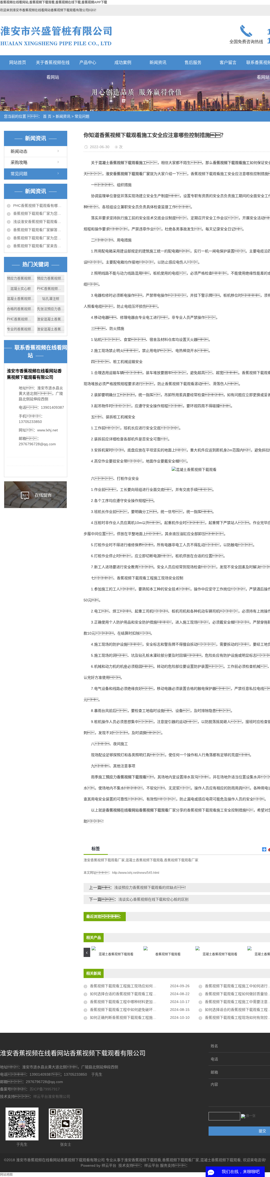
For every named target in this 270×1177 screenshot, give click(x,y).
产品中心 (87, 62)
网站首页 (17, 62)
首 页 (47, 116)
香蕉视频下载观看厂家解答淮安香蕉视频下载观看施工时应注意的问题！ (38, 230)
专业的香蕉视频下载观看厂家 (20, 329)
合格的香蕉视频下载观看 (20, 309)
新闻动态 (19, 151)
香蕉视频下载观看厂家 (181, 860)
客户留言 (228, 62)
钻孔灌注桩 (50, 299)
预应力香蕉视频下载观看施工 (50, 278)
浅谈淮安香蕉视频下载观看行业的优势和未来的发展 (38, 222)
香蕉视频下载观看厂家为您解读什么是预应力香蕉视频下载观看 (38, 238)
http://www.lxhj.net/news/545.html (135, 873)
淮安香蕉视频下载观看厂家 (104, 860)
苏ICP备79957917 (45, 1089)
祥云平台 (109, 1165)
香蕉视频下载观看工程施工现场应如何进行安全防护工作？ (140, 986)
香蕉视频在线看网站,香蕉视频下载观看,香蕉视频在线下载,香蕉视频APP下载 (53, 2)
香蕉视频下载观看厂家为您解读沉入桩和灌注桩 (38, 213)
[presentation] (87, 952)
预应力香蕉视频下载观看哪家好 (20, 278)
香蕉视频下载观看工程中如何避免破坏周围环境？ (138, 1010)
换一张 (250, 1116)
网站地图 (6, 1174)
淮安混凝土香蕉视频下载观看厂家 (50, 319)
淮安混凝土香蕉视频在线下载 (50, 329)
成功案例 (122, 62)
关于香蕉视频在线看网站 (53, 65)
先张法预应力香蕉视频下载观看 (50, 309)
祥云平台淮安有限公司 (51, 1096)
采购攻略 (19, 162)
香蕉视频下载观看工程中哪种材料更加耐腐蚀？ (134, 1002)
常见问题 (82, 116)
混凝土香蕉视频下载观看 (144, 860)
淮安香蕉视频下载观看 (142, 1160)
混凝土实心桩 (20, 289)
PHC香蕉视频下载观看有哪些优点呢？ (38, 205)
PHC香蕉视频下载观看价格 (20, 319)
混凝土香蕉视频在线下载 (20, 299)
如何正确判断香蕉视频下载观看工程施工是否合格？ (140, 1017)
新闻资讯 (158, 62)
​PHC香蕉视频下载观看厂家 (50, 289)
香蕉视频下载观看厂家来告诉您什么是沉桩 (38, 246)
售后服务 (193, 62)
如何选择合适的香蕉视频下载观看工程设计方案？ (134, 994)
